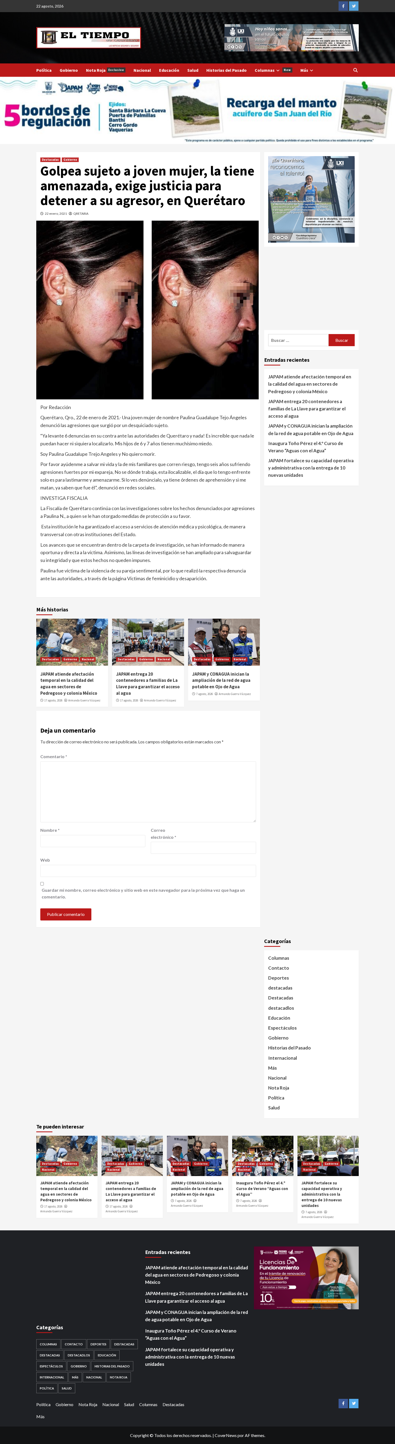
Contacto (278, 968)
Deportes (278, 978)
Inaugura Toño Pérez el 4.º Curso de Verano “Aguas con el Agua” (305, 446)
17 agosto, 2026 (53, 700)
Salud (192, 70)
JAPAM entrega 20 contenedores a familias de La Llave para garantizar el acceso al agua (148, 683)
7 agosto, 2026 (204, 694)
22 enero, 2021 (56, 214)
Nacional (142, 70)
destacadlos (281, 1008)
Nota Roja (105, 70)
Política (44, 70)
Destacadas (50, 160)
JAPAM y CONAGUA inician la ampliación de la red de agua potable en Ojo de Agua (221, 680)
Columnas (273, 70)
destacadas (280, 988)
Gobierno (69, 70)
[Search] (355, 70)
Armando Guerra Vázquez (84, 700)
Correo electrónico (163, 833)
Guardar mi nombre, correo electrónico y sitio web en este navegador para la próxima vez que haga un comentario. (143, 893)
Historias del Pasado (226, 70)
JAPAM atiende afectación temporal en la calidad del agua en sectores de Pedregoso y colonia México (68, 683)
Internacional (282, 1058)
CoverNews (226, 1435)
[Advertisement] (311, 288)
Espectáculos (282, 1028)
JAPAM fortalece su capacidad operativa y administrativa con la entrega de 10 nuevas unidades (311, 468)
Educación (169, 70)
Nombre (50, 830)
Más (304, 70)
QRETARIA (80, 214)
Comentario (53, 756)
